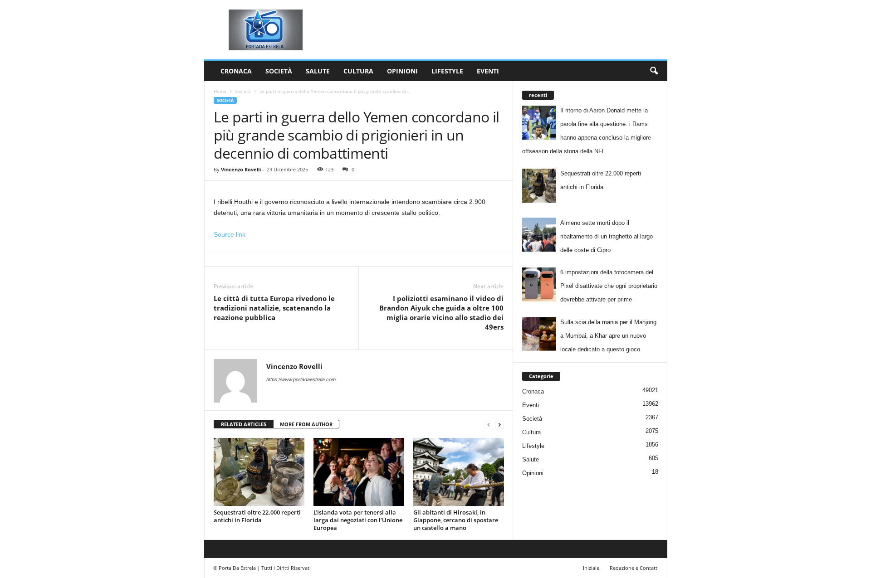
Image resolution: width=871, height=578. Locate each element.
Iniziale (591, 567)
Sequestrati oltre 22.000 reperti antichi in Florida (257, 516)
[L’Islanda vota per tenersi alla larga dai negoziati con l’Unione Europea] (358, 472)
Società (278, 71)
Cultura (358, 71)
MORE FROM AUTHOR (306, 424)
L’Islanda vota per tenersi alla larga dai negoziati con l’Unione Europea (357, 520)
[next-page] (499, 424)
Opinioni (402, 71)
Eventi (488, 71)
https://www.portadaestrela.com (301, 379)
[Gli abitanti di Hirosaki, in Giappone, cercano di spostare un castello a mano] (458, 472)
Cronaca (236, 71)
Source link (229, 234)
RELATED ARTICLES (243, 424)
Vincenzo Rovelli (241, 169)
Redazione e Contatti (634, 567)
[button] (654, 71)
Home (220, 91)
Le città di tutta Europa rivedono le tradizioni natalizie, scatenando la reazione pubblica (274, 308)
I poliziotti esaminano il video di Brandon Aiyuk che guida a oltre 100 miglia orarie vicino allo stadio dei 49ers (441, 312)
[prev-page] (488, 424)
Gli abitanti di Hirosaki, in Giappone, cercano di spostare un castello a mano (455, 520)
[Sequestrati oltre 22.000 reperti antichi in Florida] (259, 472)
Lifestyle (447, 71)
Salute (318, 71)
